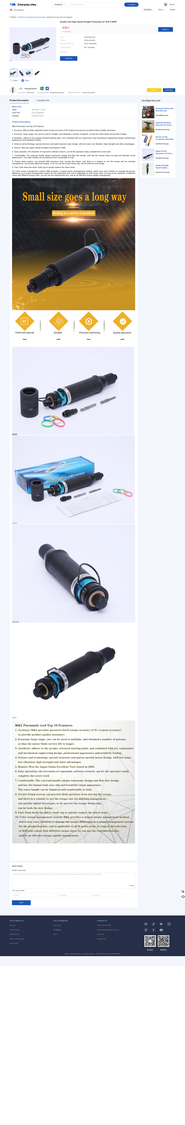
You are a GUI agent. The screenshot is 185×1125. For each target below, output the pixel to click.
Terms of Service (15, 930)
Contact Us (102, 920)
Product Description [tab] (19, 100)
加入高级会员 (57, 930)
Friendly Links (101, 939)
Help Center (57, 925)
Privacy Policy (14, 943)
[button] (169, 4)
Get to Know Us (17, 920)
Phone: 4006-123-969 (104, 925)
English (172, 9)
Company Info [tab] (43, 100)
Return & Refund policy (17, 939)
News (55, 934)
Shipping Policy (14, 934)
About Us (12, 925)
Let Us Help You (60, 920)
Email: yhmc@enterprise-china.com (108, 930)
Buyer (161, 9)
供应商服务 (148, 9)
